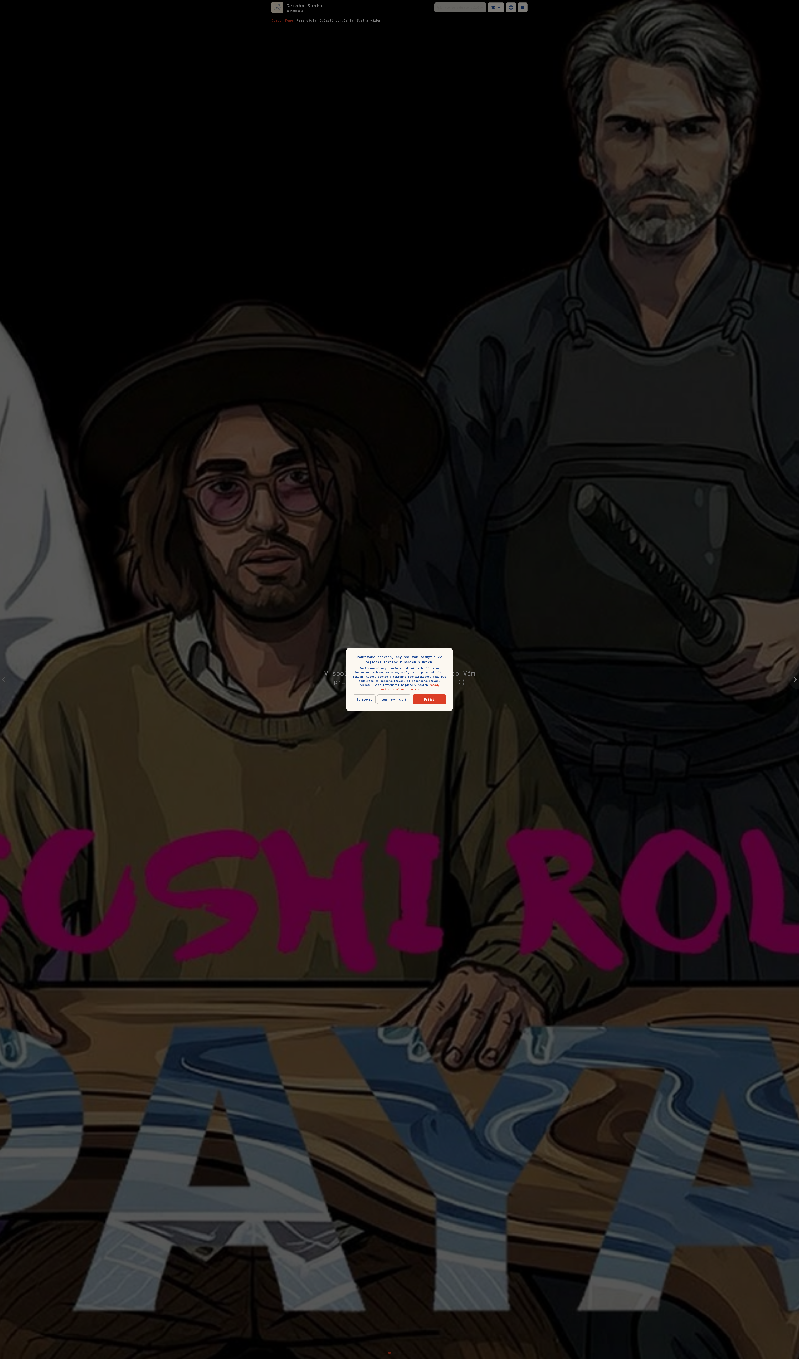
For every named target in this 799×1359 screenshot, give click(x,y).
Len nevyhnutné (394, 699)
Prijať (429, 699)
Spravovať (364, 699)
